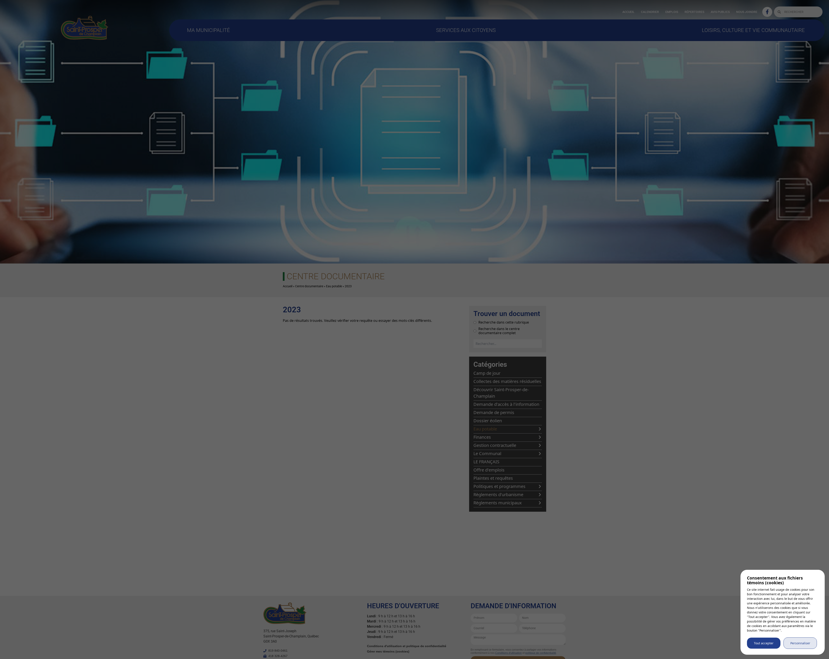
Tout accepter (764, 643)
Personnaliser (800, 643)
